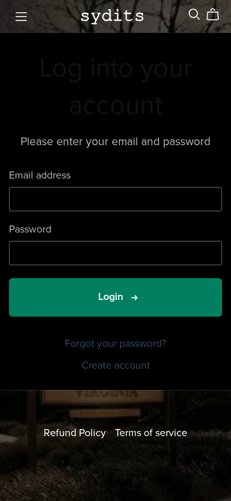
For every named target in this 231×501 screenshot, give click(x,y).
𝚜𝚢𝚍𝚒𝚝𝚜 (112, 15)
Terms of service (151, 432)
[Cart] (218, 14)
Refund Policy (76, 432)
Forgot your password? (115, 343)
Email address (40, 176)
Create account (115, 365)
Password (30, 230)
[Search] (194, 14)
